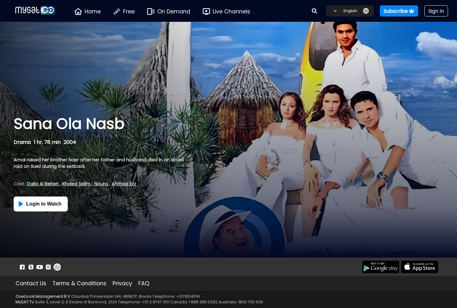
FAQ (143, 283)
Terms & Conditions (79, 283)
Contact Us (31, 283)
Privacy (122, 283)
